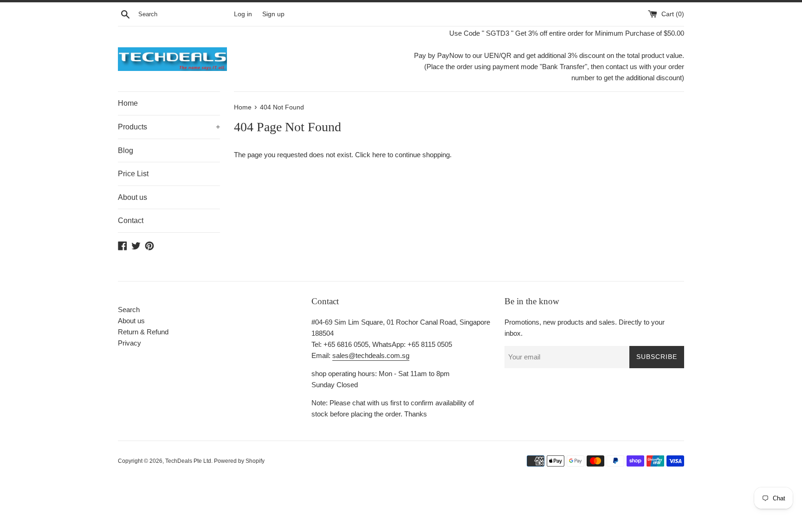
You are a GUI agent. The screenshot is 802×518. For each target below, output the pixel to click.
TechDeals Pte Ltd (188, 461)
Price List (133, 174)
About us (132, 197)
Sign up (273, 14)
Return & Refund (143, 332)
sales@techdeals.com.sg (370, 355)
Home (128, 103)
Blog (125, 150)
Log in (243, 14)
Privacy (129, 343)
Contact (130, 220)
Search (129, 309)
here (379, 155)
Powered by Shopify (239, 461)
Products (169, 127)
